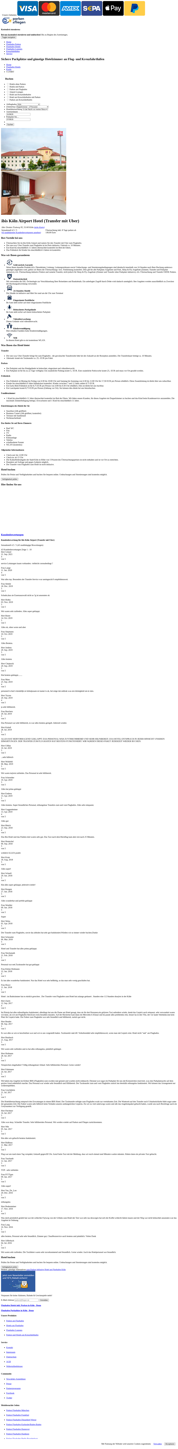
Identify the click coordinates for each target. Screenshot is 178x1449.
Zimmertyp (11, 107)
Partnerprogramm (13, 1388)
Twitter (9, 1398)
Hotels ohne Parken (18, 84)
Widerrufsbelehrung (14, 1366)
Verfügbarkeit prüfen (9, 479)
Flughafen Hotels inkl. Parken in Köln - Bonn (21, 1305)
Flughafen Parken (13, 44)
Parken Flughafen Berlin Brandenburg (22, 1438)
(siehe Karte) (39, 227)
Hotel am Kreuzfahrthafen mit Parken (25, 97)
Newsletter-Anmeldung (16, 1379)
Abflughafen (11, 104)
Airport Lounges (16, 92)
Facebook (10, 1393)
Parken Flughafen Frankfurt (17, 1415)
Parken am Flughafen (18, 89)
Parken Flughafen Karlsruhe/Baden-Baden (23, 1424)
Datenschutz (11, 1357)
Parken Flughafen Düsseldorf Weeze (21, 1420)
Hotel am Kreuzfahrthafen (20, 94)
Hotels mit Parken (17, 87)
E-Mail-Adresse (7, 1300)
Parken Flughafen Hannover (18, 1429)
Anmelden (44, 1300)
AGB (8, 1361)
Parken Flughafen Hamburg (17, 1434)
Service (9, 54)
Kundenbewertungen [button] (12, 534)
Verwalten (157, 1444)
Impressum (10, 1352)
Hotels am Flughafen (14, 1325)
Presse (8, 1384)
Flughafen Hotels (13, 46)
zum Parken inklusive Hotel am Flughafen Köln (46, 1269)
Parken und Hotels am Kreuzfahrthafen (22, 1335)
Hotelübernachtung (14, 109)
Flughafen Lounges (14, 49)
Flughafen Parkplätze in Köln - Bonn (17, 1310)
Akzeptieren (169, 1444)
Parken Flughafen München (17, 1410)
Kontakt (9, 1347)
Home (8, 42)
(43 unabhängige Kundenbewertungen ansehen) (21, 232)
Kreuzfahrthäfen (13, 51)
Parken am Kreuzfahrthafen (21, 100)
